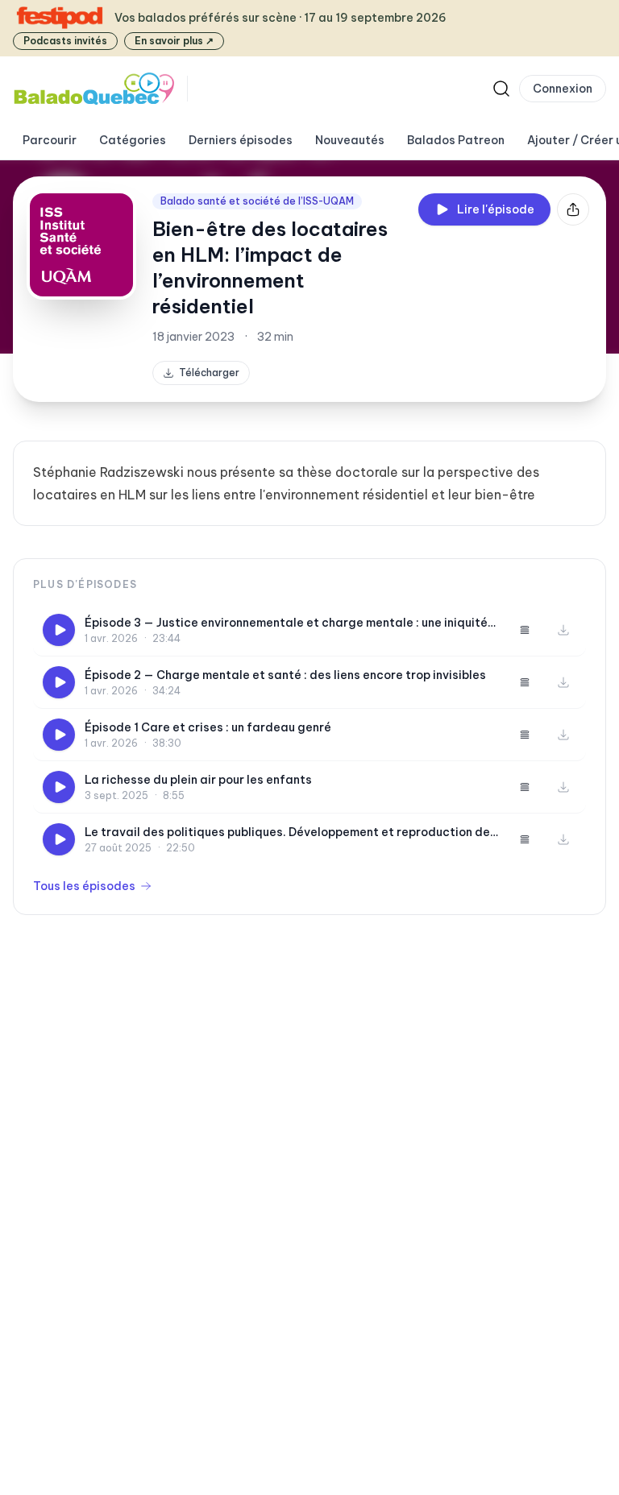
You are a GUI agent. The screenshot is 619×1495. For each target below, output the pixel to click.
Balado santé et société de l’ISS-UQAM (257, 201)
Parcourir (50, 140)
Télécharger (209, 373)
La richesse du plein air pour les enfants (198, 779)
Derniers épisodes (241, 140)
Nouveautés (349, 140)
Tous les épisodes (84, 886)
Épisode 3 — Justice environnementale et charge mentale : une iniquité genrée (286, 623)
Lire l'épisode (495, 209)
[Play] (59, 630)
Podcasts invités (65, 41)
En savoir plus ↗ (174, 41)
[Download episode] (563, 630)
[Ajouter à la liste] (525, 630)
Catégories (132, 140)
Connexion (562, 88)
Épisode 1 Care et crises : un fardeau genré (208, 727)
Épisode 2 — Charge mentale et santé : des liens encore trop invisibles (285, 675)
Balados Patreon (456, 140)
